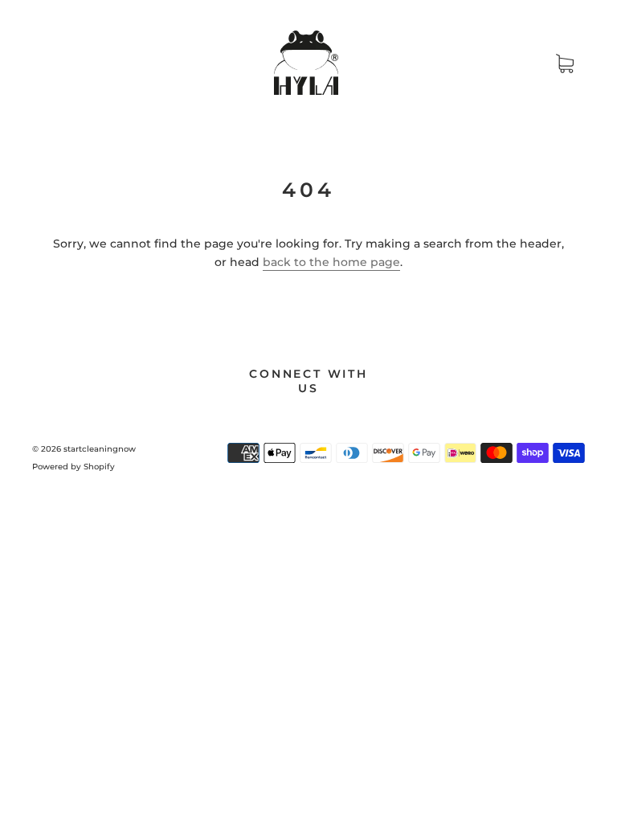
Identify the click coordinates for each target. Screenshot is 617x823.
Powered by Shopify (73, 466)
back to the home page (331, 262)
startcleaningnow (99, 449)
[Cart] (565, 63)
